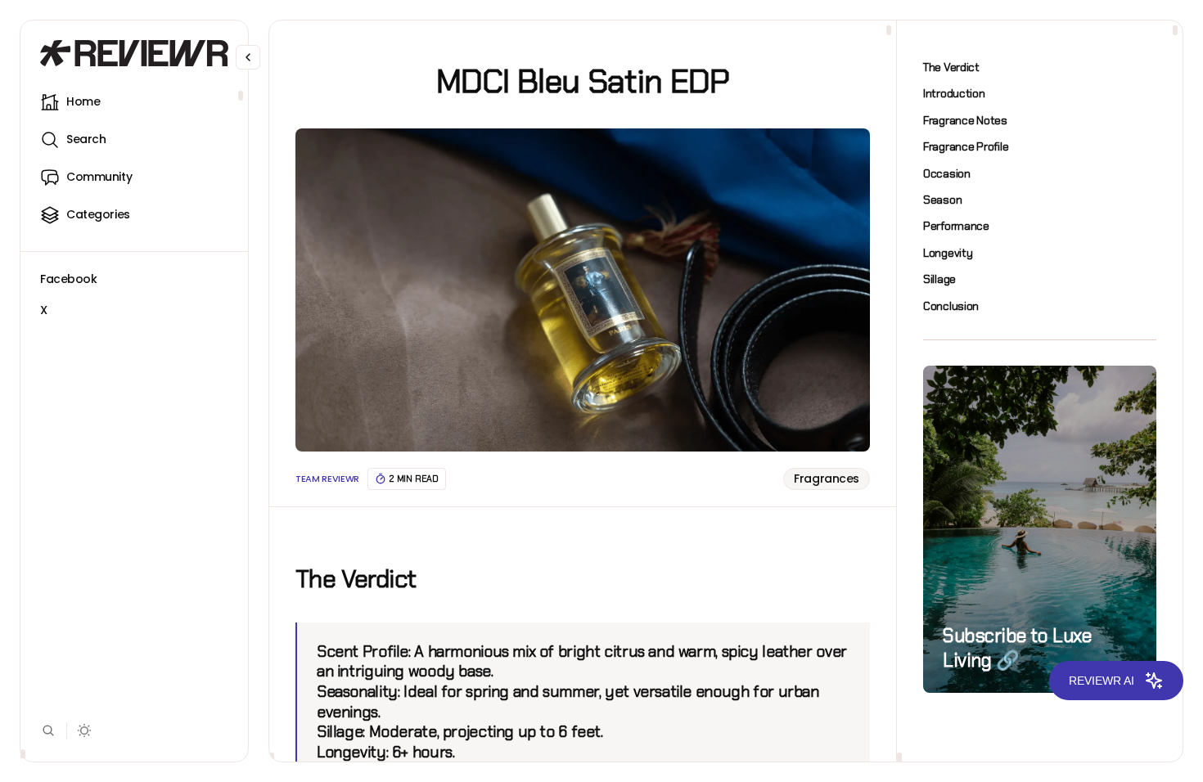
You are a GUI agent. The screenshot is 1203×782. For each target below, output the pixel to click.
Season (942, 199)
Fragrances (826, 478)
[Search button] (48, 730)
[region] (134, 422)
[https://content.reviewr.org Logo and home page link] (134, 53)
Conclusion (951, 306)
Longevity (947, 252)
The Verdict (951, 67)
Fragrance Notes (965, 120)
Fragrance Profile (965, 146)
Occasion (947, 173)
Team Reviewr (327, 479)
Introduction (954, 93)
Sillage (939, 279)
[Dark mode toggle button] (84, 730)
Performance (956, 225)
